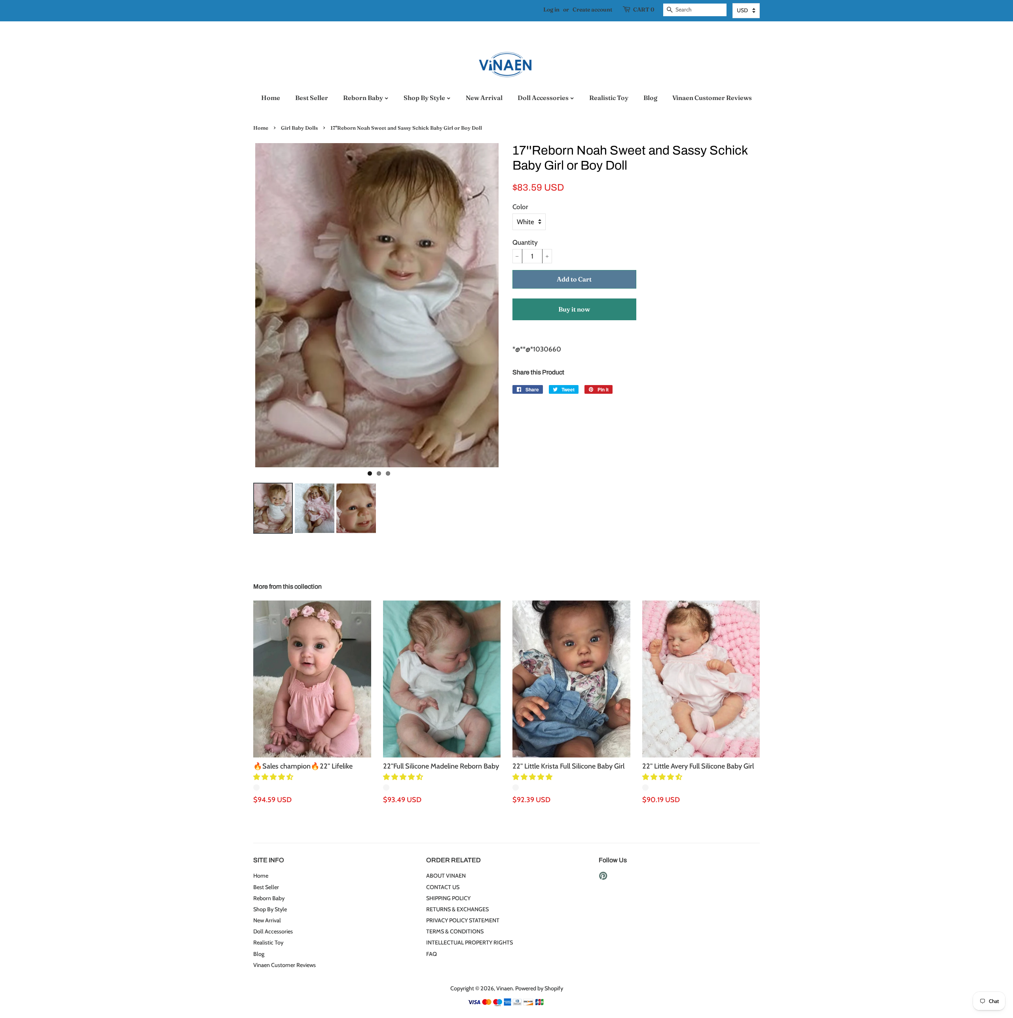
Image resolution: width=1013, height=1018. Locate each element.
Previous (241, 305)
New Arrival (484, 98)
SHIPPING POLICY (448, 898)
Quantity (525, 242)
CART (643, 9)
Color (520, 207)
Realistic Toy (608, 98)
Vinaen (504, 988)
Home (270, 98)
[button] (274, 777)
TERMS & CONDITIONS (455, 931)
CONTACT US (442, 887)
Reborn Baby (363, 98)
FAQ (431, 954)
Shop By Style (425, 98)
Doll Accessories (544, 98)
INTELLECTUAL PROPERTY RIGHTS (469, 942)
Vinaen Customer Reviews (712, 98)
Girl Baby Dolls (299, 128)
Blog (650, 98)
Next (512, 305)
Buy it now (574, 309)
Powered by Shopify (539, 988)
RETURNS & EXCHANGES (457, 909)
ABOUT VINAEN (446, 875)
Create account (592, 9)
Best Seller (311, 98)
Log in (551, 9)
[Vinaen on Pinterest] (603, 877)
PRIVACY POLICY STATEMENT (462, 920)
